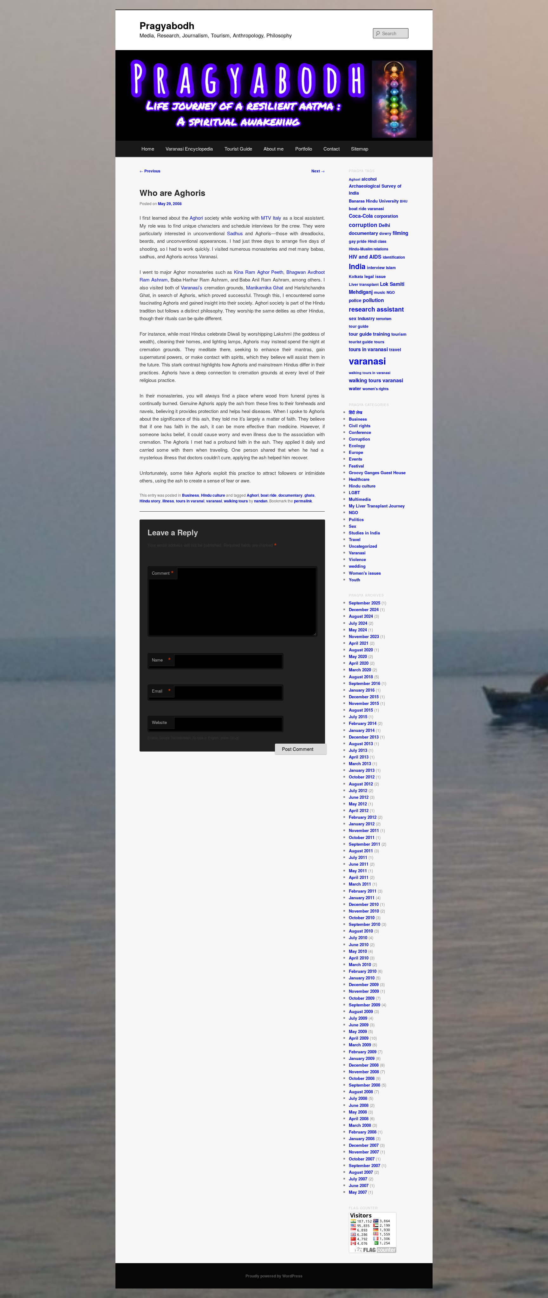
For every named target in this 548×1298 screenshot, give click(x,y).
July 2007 (358, 1179)
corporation (386, 216)
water (355, 388)
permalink (303, 501)
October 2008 (362, 1078)
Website (159, 722)
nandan (260, 501)
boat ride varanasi (366, 208)
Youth (354, 580)
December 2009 (364, 984)
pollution (373, 300)
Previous (150, 171)
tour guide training (369, 333)
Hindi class (377, 241)
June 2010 (359, 944)
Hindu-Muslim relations (368, 249)
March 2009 (360, 1045)
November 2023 (364, 636)
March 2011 (360, 884)
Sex (352, 526)
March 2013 (360, 763)
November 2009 (364, 991)
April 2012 (359, 810)
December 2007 (364, 1145)
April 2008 (359, 1118)
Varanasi (357, 553)
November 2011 (364, 830)
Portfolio (303, 148)
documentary (290, 495)
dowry (385, 233)
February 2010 (362, 971)
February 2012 (362, 817)
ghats (309, 495)
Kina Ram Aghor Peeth (258, 271)
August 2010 (361, 931)
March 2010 (360, 964)
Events (355, 459)
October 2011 (362, 837)
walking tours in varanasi (369, 372)
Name (161, 660)
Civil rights (359, 426)
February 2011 (362, 891)
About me (274, 148)
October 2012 (362, 777)
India (357, 266)
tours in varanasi (368, 349)
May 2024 (358, 630)
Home (147, 148)
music (379, 292)
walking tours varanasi (376, 380)
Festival (356, 466)
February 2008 (362, 1132)
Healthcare (359, 479)
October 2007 (362, 1159)
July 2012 (358, 790)
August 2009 (361, 1011)
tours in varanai (190, 501)
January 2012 (362, 824)
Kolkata (356, 276)
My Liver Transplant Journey (377, 506)
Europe (356, 452)
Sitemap (359, 148)
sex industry (362, 318)
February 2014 (362, 723)
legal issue (375, 276)
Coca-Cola (361, 215)
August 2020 (361, 650)
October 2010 (362, 917)
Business (190, 495)
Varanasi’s (191, 287)
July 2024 (358, 623)
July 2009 (358, 1018)
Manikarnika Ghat (264, 287)
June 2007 (359, 1185)
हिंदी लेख (355, 412)
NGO (391, 292)
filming (400, 232)
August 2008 (361, 1091)
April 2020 (359, 663)
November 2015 (364, 703)
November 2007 (364, 1152)
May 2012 (358, 804)
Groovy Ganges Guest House (377, 472)
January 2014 (362, 730)
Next (318, 171)
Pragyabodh (167, 25)
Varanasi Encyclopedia (189, 148)
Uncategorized (363, 546)
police (355, 300)
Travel (355, 539)
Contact (331, 148)
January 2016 (362, 690)
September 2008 (364, 1085)
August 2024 (361, 616)
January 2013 (362, 770)
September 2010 (364, 924)
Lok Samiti (392, 284)
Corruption (359, 439)
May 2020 (358, 656)
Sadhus (235, 233)
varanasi (214, 501)
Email (161, 691)
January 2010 (362, 978)
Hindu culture (213, 495)
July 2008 (358, 1098)
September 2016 (364, 683)
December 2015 (364, 697)
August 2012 (361, 784)
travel (395, 349)
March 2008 (360, 1125)
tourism (399, 334)
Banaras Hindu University (374, 201)
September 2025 (364, 603)
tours (379, 342)
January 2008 (362, 1138)
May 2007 (358, 1192)
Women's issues (365, 573)
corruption (363, 225)
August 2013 (361, 743)
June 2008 (359, 1105)
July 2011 (358, 857)
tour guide (359, 326)
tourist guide (361, 342)
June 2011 (359, 864)
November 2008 (364, 1072)
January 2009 (362, 1058)
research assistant (376, 309)
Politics (356, 519)
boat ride (269, 495)
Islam (391, 267)
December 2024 (364, 609)
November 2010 (364, 911)
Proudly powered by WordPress (274, 1276)
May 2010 (358, 951)
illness (168, 501)
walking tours (236, 501)
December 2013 (364, 737)
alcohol (369, 179)
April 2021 (359, 643)
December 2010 (364, 904)
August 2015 (361, 710)
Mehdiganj (361, 291)
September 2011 (364, 844)
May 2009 (358, 1031)
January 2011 (362, 897)
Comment (163, 573)
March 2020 (360, 670)
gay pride (358, 241)
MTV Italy (271, 217)
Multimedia (360, 499)
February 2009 (362, 1052)
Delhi (384, 225)
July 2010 (358, 937)
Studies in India (364, 533)
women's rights (375, 388)
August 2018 (361, 677)
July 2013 (358, 750)
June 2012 (359, 797)
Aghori (196, 217)
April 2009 (359, 1038)
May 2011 (358, 871)
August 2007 (361, 1172)
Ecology (357, 445)
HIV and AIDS (365, 256)
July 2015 (358, 717)
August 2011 (361, 851)
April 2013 (359, 757)
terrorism (383, 318)
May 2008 (358, 1112)
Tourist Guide (238, 148)
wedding (357, 566)
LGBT (354, 492)
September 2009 (364, 1005)
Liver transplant (364, 284)
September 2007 (364, 1165)
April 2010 (359, 958)
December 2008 (364, 1065)
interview (376, 267)
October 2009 (362, 998)
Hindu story (150, 501)
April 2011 (359, 877)
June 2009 (359, 1025)
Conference (360, 432)
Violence (357, 559)
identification (394, 257)
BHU (404, 201)
